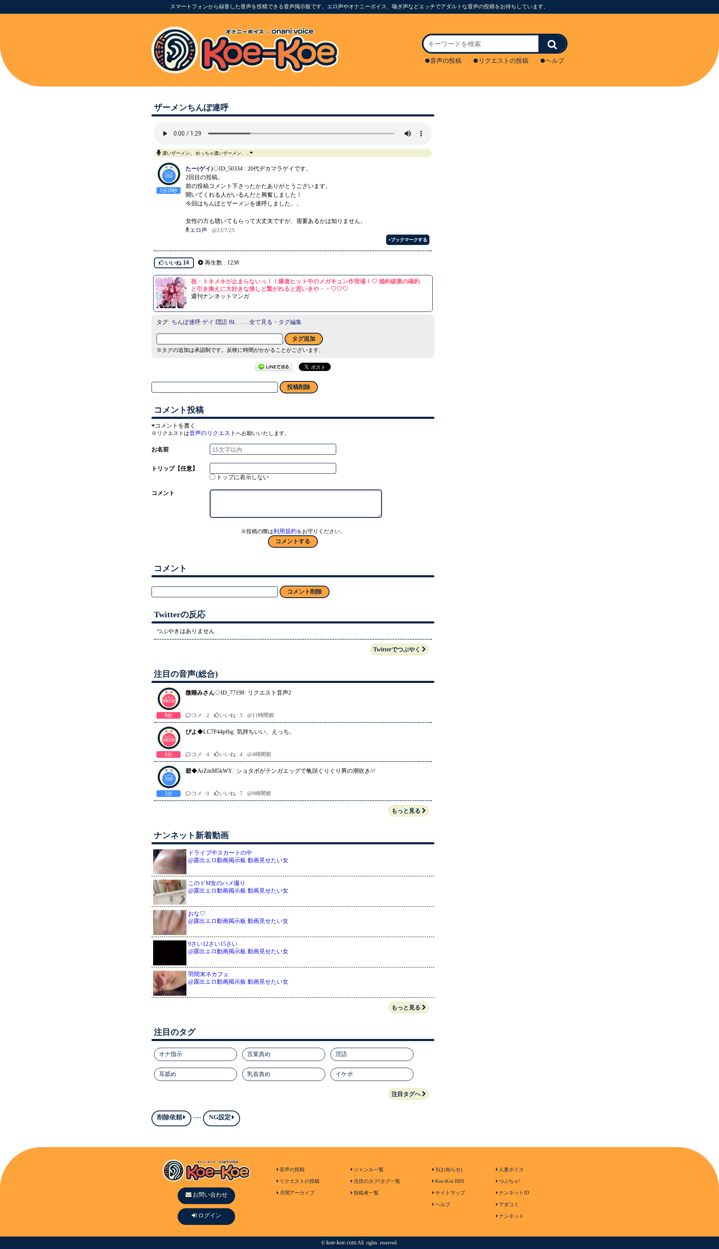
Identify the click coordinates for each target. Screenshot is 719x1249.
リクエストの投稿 (503, 60)
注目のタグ (366, 1181)
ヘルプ (554, 60)
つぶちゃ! (510, 1181)
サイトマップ (450, 1193)
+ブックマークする (407, 239)
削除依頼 (169, 1117)
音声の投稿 (445, 60)
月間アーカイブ (297, 1193)
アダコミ (509, 1204)
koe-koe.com (341, 1242)
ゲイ (208, 322)
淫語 (341, 1054)
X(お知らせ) (448, 1169)
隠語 (221, 322)
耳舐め (167, 1074)
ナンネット (511, 1216)
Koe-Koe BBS (449, 1181)
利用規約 (285, 531)
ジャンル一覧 (369, 1169)
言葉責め (258, 1054)
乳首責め (258, 1074)
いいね (176, 263)
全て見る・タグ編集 (275, 322)
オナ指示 (170, 1054)
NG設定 (220, 1117)
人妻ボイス (511, 1169)
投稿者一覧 (366, 1193)
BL (232, 322)
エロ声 (198, 230)
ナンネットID (514, 1193)
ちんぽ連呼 (186, 322)
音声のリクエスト (212, 433)
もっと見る (406, 811)
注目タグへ (406, 1094)
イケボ (344, 1074)
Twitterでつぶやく (397, 649)
